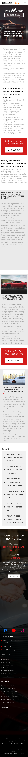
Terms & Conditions (18, 749)
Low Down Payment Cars (10, 696)
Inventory (6, 659)
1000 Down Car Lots (9, 688)
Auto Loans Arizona (8, 699)
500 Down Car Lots (8, 702)
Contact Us (13, 751)
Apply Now (6, 662)
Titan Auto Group (19, 753)
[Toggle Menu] (25, 3)
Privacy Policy (7, 673)
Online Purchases (8, 670)
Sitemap (5, 676)
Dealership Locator (8, 685)
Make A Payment (8, 668)
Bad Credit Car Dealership (10, 694)
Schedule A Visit (8, 665)
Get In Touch (14, 576)
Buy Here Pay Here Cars (10, 691)
